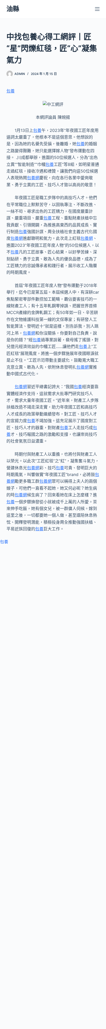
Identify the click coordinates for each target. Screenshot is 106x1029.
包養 (10, 90)
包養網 (33, 177)
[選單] (97, 9)
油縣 (12, 9)
